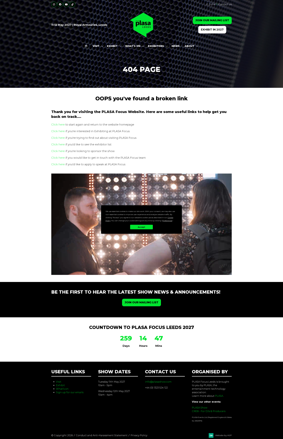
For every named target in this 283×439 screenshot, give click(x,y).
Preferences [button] (167, 220)
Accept (141, 227)
